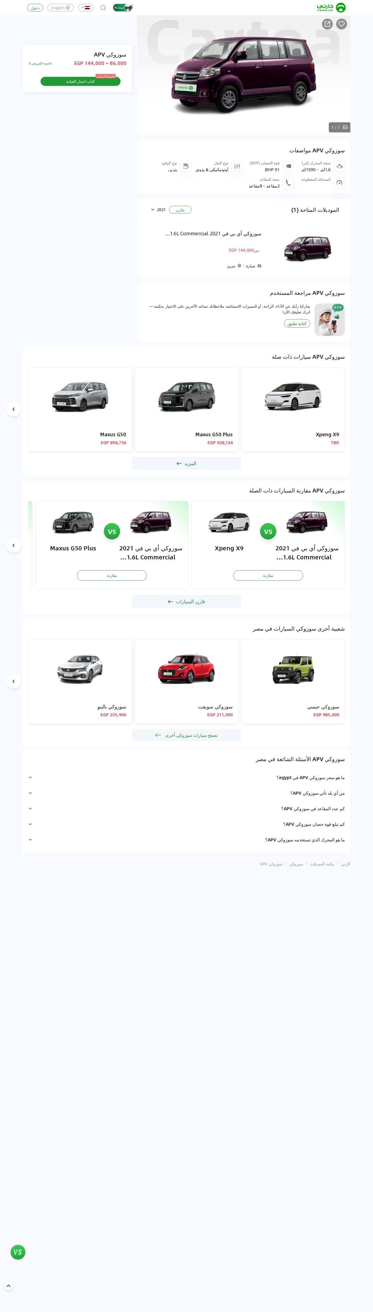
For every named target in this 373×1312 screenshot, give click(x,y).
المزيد (190, 463)
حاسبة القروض (41, 63)
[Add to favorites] (341, 24)
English (58, 8)
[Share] (327, 24)
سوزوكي (296, 863)
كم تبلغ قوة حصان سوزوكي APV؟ (314, 824)
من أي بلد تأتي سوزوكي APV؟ (317, 792)
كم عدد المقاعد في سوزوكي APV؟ (313, 808)
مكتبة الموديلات (322, 863)
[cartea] (331, 8)
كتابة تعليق (297, 323)
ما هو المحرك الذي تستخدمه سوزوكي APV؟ (305, 839)
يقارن (180, 210)
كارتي (345, 863)
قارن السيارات (190, 601)
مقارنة (268, 575)
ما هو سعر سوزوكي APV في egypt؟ (311, 777)
